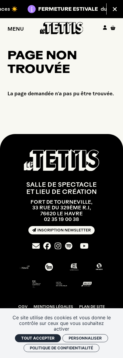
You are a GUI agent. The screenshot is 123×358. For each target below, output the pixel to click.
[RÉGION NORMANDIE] (74, 267)
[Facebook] (47, 246)
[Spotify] (68, 246)
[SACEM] (86, 284)
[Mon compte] (105, 28)
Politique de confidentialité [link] (61, 347)
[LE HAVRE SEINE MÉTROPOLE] (49, 267)
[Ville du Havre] (24, 267)
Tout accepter (38, 338)
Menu (15, 28)
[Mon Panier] (113, 27)
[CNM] (61, 284)
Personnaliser (85, 338)
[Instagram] (58, 246)
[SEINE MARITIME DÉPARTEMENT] (99, 267)
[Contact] (36, 246)
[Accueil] (61, 28)
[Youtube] (84, 246)
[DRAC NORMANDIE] (36, 284)
